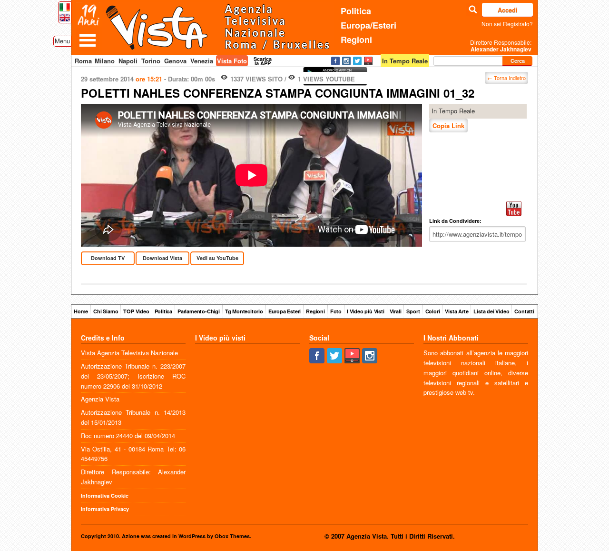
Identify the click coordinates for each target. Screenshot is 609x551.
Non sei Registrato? (507, 24)
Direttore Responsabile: (500, 45)
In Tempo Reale (453, 110)
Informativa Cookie (104, 495)
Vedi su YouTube (217, 257)
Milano (105, 60)
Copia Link (448, 125)
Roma (83, 60)
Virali (396, 311)
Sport (413, 311)
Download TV (108, 257)
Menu (62, 40)
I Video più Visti (365, 311)
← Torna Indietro (506, 77)
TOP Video (136, 311)
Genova (175, 60)
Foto (336, 311)
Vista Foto (232, 60)
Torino (150, 60)
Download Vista (162, 257)
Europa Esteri (284, 311)
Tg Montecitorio (244, 311)
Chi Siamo (105, 311)
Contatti (524, 311)
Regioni (356, 39)
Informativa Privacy (105, 508)
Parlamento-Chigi (198, 311)
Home (81, 311)
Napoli (128, 60)
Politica (356, 11)
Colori (432, 311)
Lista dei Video (491, 311)
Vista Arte (456, 311)
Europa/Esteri (368, 25)
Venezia (201, 60)
